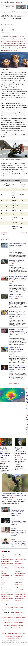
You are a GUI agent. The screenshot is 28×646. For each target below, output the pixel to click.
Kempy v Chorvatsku (6, 589)
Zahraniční (11, 265)
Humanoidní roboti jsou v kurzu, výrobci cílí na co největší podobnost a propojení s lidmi (18, 331)
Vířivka (23, 617)
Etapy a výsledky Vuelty (20, 559)
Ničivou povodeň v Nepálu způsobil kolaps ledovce (16, 261)
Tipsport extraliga (5, 577)
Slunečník (13, 615)
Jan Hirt (17, 561)
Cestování (11, 300)
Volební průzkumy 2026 (7, 559)
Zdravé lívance (18, 577)
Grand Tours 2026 (19, 568)
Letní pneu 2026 (19, 589)
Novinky (3, 25)
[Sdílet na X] (9, 234)
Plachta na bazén (19, 612)
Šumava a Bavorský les (7, 594)
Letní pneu (6, 625)
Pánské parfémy (18, 627)
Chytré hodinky (8, 627)
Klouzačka (19, 615)
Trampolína (7, 615)
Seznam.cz (19, 2)
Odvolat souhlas (18, 636)
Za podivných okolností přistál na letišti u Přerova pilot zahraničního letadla (17, 245)
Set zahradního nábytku (7, 617)
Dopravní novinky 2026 (20, 594)
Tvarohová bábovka (20, 580)
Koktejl (10, 318)
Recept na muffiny (19, 575)
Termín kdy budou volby (7, 563)
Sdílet (10, 30)
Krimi (10, 249)
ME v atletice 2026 (5, 580)
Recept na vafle (18, 582)
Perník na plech (18, 584)
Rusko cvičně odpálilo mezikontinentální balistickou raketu (20, 451)
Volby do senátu (5, 565)
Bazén (12, 612)
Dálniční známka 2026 (20, 592)
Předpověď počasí (8, 607)
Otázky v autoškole (19, 598)
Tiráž (24, 633)
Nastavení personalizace (14, 638)
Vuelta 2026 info (19, 557)
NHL (2, 584)
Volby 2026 (4, 557)
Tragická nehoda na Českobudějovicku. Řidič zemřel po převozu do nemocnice (16, 350)
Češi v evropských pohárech (17, 609)
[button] (14, 60)
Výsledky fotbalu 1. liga (7, 575)
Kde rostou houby (18, 607)
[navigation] (2, 2)
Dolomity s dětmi (5, 600)
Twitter (9, 633)
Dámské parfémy (18, 622)
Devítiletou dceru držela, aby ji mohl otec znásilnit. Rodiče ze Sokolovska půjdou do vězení (18, 278)
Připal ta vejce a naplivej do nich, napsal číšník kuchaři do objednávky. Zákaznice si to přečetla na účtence (17, 313)
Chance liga (4, 573)
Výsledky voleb (5, 561)
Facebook (4, 633)
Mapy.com (18, 604)
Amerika (11, 371)
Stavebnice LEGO (8, 622)
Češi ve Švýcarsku (5, 596)
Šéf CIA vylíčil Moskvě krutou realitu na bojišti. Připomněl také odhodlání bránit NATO (18, 367)
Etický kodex (19, 635)
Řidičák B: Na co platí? (20, 596)
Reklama (14, 633)
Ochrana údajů (8, 636)
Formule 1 (3, 582)
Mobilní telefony (19, 620)
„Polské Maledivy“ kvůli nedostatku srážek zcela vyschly (16, 296)
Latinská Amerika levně (7, 598)
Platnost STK (18, 600)
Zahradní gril (17, 617)
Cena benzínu (5, 609)
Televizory (20, 625)
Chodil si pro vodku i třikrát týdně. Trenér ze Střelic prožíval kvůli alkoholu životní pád (5, 452)
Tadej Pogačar (18, 563)
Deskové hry (13, 625)
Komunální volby (5, 568)
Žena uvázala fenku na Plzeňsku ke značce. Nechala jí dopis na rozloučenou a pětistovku (14, 495)
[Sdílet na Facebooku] (6, 234)
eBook (4, 30)
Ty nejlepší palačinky (20, 573)
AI (9, 336)
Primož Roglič (18, 565)
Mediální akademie (9, 635)
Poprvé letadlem (5, 592)
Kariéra (19, 633)
